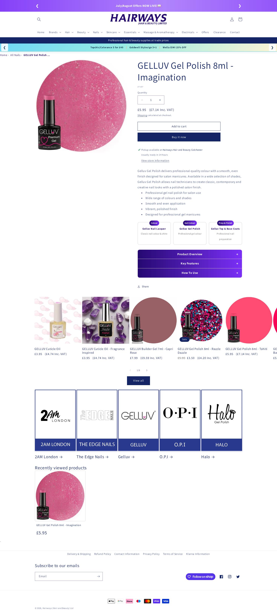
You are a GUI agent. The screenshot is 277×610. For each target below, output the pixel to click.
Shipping (142, 115)
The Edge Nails (90, 456)
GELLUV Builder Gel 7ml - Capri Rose (151, 350)
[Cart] (240, 19)
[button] (39, 19)
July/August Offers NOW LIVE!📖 (138, 6)
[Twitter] (238, 577)
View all (138, 380)
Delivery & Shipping (79, 554)
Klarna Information (198, 554)
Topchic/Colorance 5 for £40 (106, 47)
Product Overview (189, 254)
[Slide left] (130, 370)
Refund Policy (102, 554)
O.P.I (164, 456)
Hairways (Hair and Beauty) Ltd (58, 608)
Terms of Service (173, 554)
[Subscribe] (98, 576)
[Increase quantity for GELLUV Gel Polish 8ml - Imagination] (160, 99)
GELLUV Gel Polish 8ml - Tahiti (247, 349)
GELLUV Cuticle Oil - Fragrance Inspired (103, 350)
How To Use (190, 273)
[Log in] (232, 19)
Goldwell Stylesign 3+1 (143, 47)
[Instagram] (230, 577)
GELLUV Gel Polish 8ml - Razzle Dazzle (199, 350)
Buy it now (179, 137)
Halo (205, 456)
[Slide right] (147, 370)
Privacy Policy (151, 554)
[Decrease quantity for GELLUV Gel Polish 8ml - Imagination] (142, 99)
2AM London (46, 456)
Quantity (142, 92)
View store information (155, 160)
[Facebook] (221, 577)
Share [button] (145, 286)
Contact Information (126, 554)
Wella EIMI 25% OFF (175, 47)
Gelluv (124, 456)
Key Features (190, 263)
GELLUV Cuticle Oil (47, 349)
